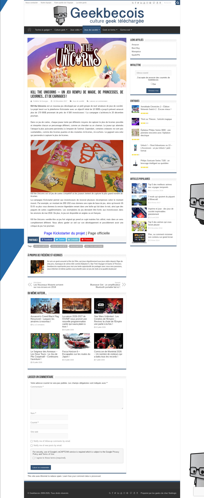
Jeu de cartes (41, 246)
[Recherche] (178, 2)
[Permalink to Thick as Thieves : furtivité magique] (135, 121)
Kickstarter (76, 246)
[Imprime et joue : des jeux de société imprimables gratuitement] (139, 212)
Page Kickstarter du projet (64, 233)
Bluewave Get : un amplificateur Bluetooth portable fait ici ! (105, 285)
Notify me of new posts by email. (48, 445)
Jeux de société (91, 30)
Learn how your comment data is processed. (82, 476)
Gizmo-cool (125, 30)
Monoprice (136, 51)
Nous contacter (32, 3)
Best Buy (136, 48)
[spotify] (150, 3)
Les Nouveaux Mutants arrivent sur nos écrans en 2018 (48, 285)
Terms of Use (48, 454)
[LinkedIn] (141, 3)
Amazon (135, 45)
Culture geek (60, 30)
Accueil (29, 29)
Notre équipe (46, 3)
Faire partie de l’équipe (63, 3)
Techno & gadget (42, 30)
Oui (154, 84)
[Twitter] (138, 3)
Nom (33, 413)
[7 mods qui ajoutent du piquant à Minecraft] (139, 200)
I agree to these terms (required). (51, 458)
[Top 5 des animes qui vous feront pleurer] (139, 226)
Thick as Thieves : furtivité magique (156, 119)
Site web (34, 432)
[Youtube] (144, 3)
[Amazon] (157, 3)
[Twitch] (154, 3)
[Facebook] (135, 3)
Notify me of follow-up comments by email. (52, 441)
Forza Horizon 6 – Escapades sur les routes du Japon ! (76, 354)
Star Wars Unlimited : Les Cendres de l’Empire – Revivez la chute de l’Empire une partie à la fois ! (108, 320)
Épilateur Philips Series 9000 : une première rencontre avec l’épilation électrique (156, 133)
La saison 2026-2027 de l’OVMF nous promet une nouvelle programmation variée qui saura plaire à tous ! (74, 321)
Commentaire (37, 387)
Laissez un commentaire (98, 101)
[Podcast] (160, 3)
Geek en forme (109, 30)
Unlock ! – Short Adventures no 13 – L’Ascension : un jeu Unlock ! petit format (156, 148)
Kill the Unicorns (94, 246)
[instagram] (147, 3)
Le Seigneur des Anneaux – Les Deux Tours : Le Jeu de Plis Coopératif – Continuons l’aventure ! (44, 355)
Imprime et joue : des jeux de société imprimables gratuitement (160, 211)
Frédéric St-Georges (40, 101)
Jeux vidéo (75, 30)
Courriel (35, 422)
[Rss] (133, 3)
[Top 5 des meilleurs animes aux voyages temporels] (139, 188)
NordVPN (136, 55)
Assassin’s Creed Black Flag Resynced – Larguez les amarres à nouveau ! (45, 319)
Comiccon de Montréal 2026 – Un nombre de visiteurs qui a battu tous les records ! (108, 354)
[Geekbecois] (102, 15)
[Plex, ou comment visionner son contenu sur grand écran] (139, 238)
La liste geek (81, 3)
